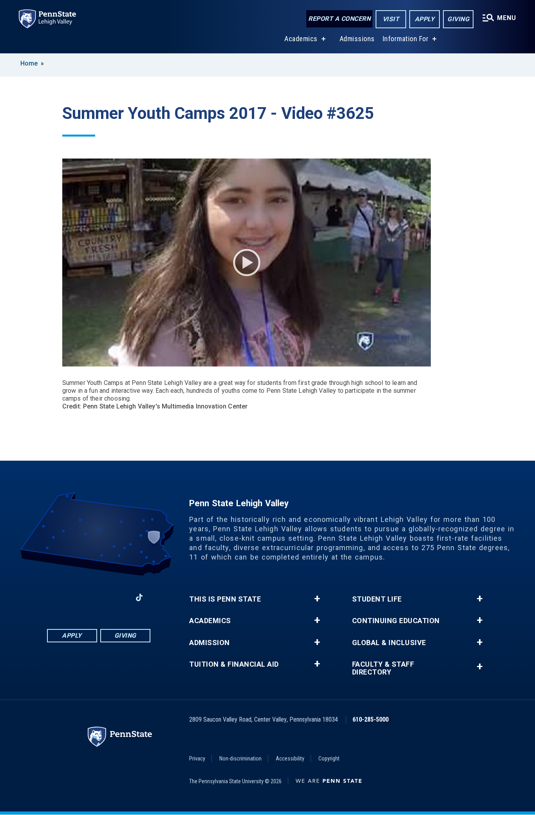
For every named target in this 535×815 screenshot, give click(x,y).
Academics (301, 39)
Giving (458, 19)
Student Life (377, 599)
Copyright (329, 758)
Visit (391, 19)
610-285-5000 (370, 719)
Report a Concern (339, 18)
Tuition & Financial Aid (234, 664)
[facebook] (57, 597)
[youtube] (118, 597)
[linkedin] (98, 597)
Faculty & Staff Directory (383, 668)
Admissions (357, 39)
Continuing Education (396, 621)
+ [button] (317, 599)
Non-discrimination (240, 758)
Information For (406, 39)
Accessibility (290, 758)
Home (29, 63)
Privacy (197, 758)
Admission (209, 643)
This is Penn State (225, 599)
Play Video (247, 262)
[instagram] (77, 597)
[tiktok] (139, 597)
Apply (425, 19)
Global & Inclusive (389, 643)
